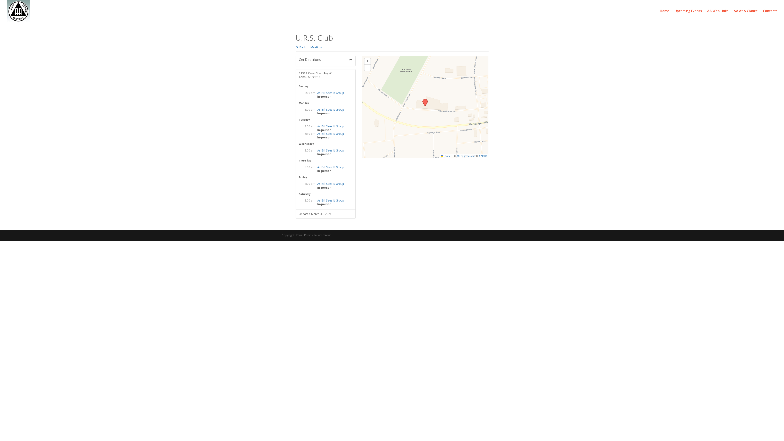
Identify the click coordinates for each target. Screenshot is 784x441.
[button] (423, 100)
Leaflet (447, 156)
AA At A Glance (746, 11)
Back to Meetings (310, 47)
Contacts (770, 11)
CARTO (483, 156)
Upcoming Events (688, 11)
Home (664, 11)
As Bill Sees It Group (330, 93)
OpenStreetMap (466, 156)
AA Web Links (717, 11)
